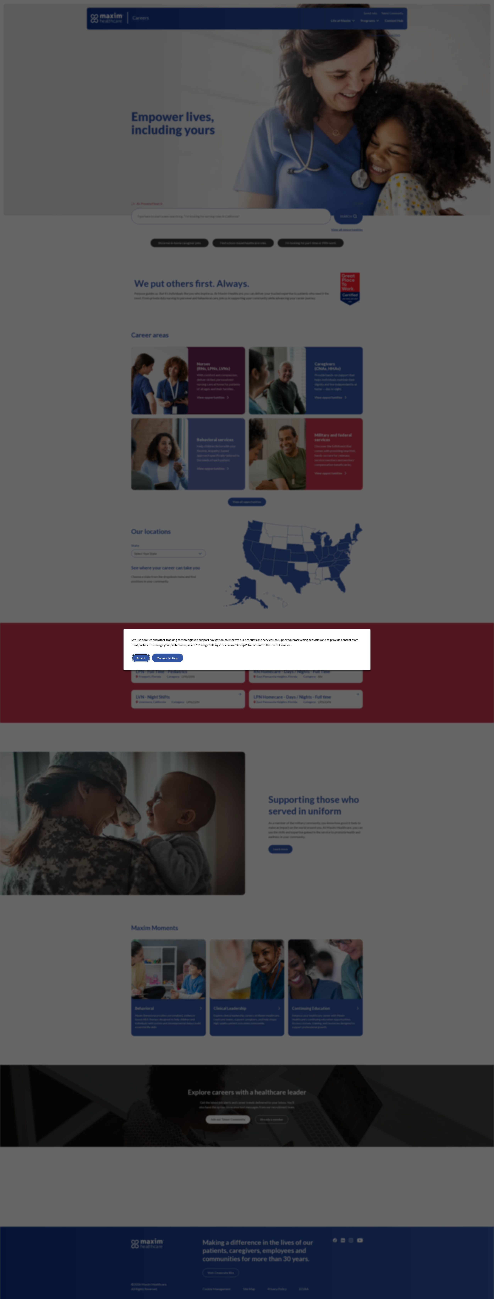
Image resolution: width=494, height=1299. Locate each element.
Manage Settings (167, 657)
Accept (140, 657)
